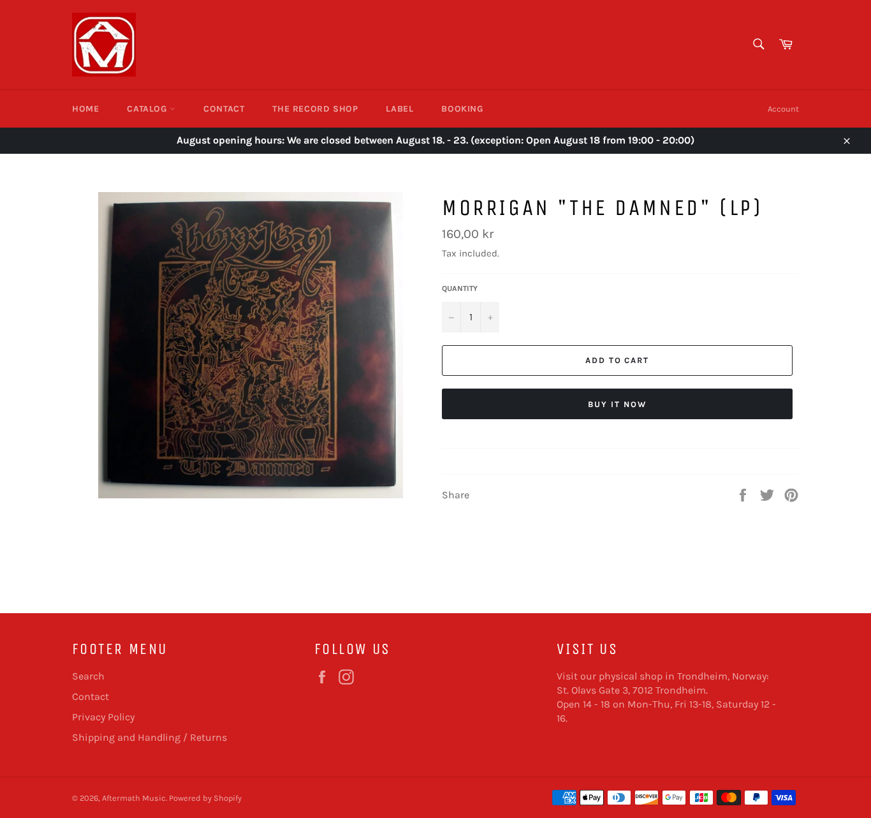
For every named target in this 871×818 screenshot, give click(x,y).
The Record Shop (315, 108)
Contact (223, 108)
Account (783, 109)
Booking (462, 108)
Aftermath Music (134, 798)
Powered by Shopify (205, 798)
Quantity (460, 288)
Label (399, 108)
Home (85, 108)
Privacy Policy (103, 717)
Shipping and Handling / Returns (149, 737)
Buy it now (617, 404)
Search (88, 676)
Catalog (148, 108)
